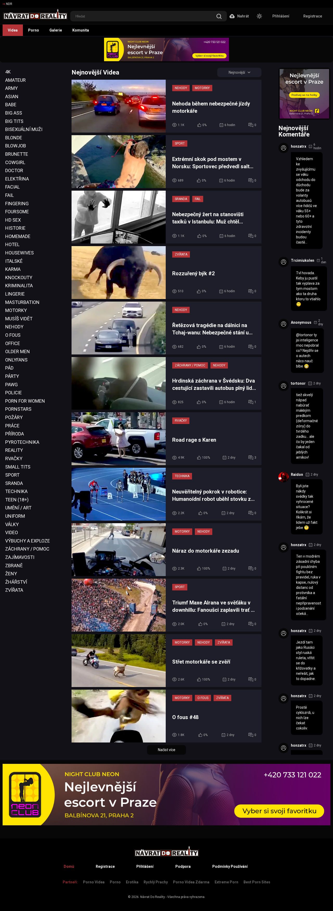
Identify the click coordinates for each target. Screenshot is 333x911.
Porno (33, 30)
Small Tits (17, 467)
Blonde (13, 137)
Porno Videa (94, 882)
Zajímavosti (19, 557)
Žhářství (16, 582)
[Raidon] (283, 477)
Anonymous (301, 322)
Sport (12, 475)
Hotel (12, 244)
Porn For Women (25, 401)
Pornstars (18, 409)
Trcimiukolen (302, 260)
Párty (12, 376)
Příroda (14, 433)
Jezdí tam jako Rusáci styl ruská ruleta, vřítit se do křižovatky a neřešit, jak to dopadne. (306, 660)
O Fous (13, 335)
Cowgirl (15, 162)
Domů (69, 866)
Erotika (132, 882)
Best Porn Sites (257, 882)
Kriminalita (19, 285)
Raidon (297, 474)
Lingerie (15, 294)
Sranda (14, 483)
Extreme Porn (226, 882)
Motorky (16, 310)
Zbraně (14, 565)
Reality (14, 450)
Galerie (55, 30)
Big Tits (14, 121)
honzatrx (298, 146)
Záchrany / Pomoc (27, 549)
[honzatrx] (283, 148)
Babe (10, 104)
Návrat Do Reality (152, 897)
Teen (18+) (17, 499)
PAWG (11, 384)
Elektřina (17, 179)
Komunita (80, 30)
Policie (13, 392)
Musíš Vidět (19, 318)
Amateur (15, 80)
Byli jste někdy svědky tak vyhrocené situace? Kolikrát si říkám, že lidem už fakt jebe (306, 507)
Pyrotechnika (22, 442)
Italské (14, 261)
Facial (12, 187)
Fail (9, 195)
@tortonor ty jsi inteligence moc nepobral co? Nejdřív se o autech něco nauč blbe (307, 350)
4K (8, 71)
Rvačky (13, 458)
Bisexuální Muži (23, 129)
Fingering (17, 203)
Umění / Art (18, 507)
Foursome (17, 211)
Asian (11, 96)
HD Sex (13, 220)
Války (12, 524)
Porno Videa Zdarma (191, 882)
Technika (16, 491)
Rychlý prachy (156, 882)
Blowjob (15, 145)
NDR (9, 4)
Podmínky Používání (230, 866)
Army (11, 88)
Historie (15, 228)
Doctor (14, 170)
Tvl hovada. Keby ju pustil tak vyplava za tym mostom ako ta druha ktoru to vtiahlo (308, 286)
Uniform (15, 516)
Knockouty (18, 277)
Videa (13, 30)
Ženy (11, 573)
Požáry (14, 417)
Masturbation (22, 302)
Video (11, 532)
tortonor (298, 383)
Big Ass (13, 113)
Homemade (17, 236)
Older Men (17, 351)
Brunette (16, 154)
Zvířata (14, 590)
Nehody (14, 326)
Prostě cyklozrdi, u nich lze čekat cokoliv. (305, 717)
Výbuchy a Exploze (27, 541)
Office (12, 343)
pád (9, 368)
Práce (12, 425)
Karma (13, 269)
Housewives (19, 252)
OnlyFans (16, 360)
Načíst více (166, 750)
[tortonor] (283, 386)
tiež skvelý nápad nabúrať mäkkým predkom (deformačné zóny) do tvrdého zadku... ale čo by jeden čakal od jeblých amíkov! (307, 426)
